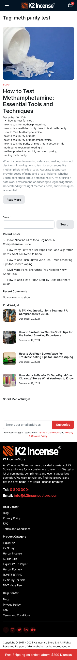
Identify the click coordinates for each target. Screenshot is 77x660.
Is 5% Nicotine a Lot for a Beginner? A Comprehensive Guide (29, 242)
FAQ (5, 523)
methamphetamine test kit (19, 151)
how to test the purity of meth (22, 143)
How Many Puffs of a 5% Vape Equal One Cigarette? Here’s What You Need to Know (38, 252)
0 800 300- (19, 490)
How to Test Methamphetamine (23, 132)
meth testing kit (33, 147)
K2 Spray (9, 548)
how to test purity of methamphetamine (28, 139)
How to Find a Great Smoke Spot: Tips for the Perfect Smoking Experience (46, 334)
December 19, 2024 (29, 340)
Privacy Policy (12, 518)
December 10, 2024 (14, 117)
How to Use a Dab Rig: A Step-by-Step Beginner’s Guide (36, 282)
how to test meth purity (52, 128)
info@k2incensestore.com (36, 495)
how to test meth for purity (20, 128)
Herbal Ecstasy (12, 569)
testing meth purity (15, 155)
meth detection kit (53, 143)
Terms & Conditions (48, 432)
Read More (14, 199)
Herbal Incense (12, 553)
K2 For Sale (10, 558)
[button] (70, 5)
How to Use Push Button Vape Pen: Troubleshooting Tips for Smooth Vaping (37, 262)
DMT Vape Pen (12, 585)
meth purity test (13, 147)
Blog (6, 84)
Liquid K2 (9, 542)
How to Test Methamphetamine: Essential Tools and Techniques (28, 101)
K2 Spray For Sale (14, 580)
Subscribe (63, 424)
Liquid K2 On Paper (15, 564)
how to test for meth (20, 120)
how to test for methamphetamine (24, 124)
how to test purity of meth (20, 135)
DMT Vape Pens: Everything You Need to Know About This (35, 271)
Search (7, 217)
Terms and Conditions (16, 528)
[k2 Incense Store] (39, 6)
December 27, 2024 (29, 319)
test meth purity (46, 151)
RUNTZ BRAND (12, 574)
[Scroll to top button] (71, 642)
